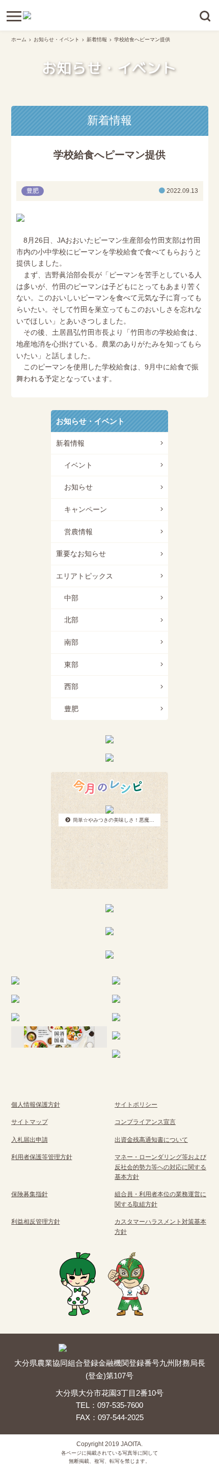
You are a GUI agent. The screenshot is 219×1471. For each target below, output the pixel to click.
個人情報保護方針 (35, 1104)
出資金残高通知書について (151, 1139)
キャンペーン (85, 509)
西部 (71, 686)
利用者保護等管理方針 (41, 1157)
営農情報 (78, 532)
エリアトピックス (84, 576)
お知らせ (78, 487)
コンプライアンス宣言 (145, 1122)
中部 (71, 598)
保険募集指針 (29, 1194)
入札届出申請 (29, 1139)
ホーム (18, 39)
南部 (71, 642)
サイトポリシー (136, 1104)
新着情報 (97, 39)
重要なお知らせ (81, 554)
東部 (71, 664)
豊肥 (71, 709)
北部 (71, 620)
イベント (78, 465)
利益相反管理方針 (35, 1221)
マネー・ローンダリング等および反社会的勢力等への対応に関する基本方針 (160, 1166)
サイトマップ (29, 1122)
